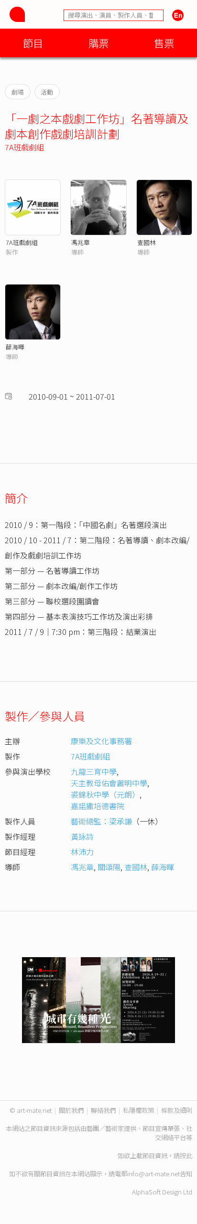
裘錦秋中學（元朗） (105, 794)
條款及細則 (176, 1110)
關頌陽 (109, 867)
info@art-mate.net (153, 1173)
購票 (98, 42)
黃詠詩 (82, 836)
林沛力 (82, 851)
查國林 (146, 242)
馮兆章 (80, 242)
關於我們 (71, 1110)
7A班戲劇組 (24, 147)
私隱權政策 (138, 1110)
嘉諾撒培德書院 (97, 806)
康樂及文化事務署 (101, 741)
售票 (164, 42)
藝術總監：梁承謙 (101, 821)
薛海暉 (15, 346)
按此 (186, 1155)
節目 (33, 42)
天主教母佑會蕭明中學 (109, 783)
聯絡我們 (103, 1110)
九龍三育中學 (94, 771)
